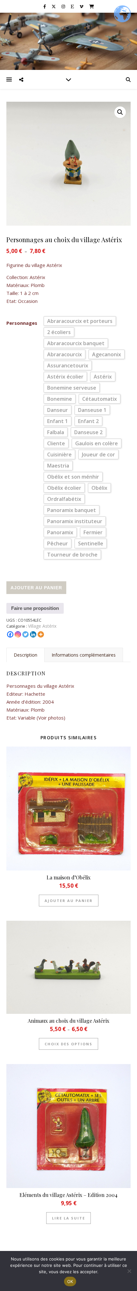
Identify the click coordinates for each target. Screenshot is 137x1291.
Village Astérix (42, 626)
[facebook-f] (45, 6)
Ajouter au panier (36, 587)
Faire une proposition (35, 608)
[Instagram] (18, 634)
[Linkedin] (33, 634)
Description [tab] (25, 655)
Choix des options (68, 1044)
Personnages (21, 323)
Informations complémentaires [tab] (84, 655)
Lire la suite (68, 1218)
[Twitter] (25, 634)
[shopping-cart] (91, 6)
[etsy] (73, 6)
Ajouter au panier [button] (69, 900)
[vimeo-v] (82, 6)
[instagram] (63, 6)
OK (70, 1281)
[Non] (129, 1271)
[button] (120, 112)
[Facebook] (10, 634)
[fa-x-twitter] (54, 6)
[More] (41, 634)
